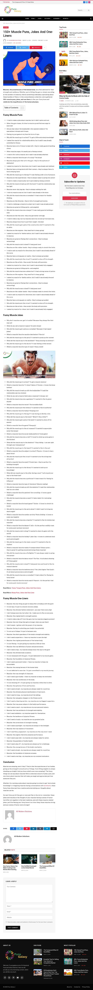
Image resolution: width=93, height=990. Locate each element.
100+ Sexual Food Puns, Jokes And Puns (78, 34)
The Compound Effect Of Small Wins (23, 2)
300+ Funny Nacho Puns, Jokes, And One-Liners (78, 52)
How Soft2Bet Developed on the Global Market (28, 867)
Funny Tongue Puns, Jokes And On (23, 588)
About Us (69, 987)
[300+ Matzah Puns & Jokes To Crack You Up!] (63, 115)
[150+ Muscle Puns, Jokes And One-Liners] (29, 68)
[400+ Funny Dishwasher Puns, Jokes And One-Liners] (63, 44)
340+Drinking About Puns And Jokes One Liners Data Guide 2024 (79, 122)
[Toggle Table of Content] (21, 107)
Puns (33, 18)
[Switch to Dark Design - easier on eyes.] (91, 18)
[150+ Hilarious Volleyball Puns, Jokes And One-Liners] (63, 63)
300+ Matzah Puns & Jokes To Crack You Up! (78, 113)
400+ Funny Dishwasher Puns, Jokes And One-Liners (78, 43)
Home (27, 18)
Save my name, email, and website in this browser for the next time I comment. (30, 922)
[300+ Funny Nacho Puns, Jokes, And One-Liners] (63, 53)
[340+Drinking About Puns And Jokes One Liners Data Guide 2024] (63, 123)
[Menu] (2, 19)
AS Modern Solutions (15, 40)
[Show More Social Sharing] (44, 47)
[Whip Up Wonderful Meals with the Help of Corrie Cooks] (74, 84)
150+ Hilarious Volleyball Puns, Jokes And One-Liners (78, 61)
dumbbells (47, 786)
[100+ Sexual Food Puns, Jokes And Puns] (63, 35)
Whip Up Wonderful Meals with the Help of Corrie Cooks (74, 97)
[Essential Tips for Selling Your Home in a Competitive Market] (38, 961)
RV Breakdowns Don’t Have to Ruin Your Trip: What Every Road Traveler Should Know (51, 973)
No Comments (8, 43)
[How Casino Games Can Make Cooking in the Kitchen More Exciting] (11, 859)
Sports (65, 18)
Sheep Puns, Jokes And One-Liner (22, 593)
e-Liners (38, 588)
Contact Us (77, 987)
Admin (62, 100)
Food (39, 18)
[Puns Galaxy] (13, 10)
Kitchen (47, 18)
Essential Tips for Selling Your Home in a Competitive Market (51, 961)
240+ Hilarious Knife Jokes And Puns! (78, 130)
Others (6, 27)
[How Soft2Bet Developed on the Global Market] (29, 859)
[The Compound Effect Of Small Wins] (47, 859)
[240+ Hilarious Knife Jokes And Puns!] (63, 132)
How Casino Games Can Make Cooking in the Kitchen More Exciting (10, 867)
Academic (56, 18)
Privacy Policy (75, 204)
